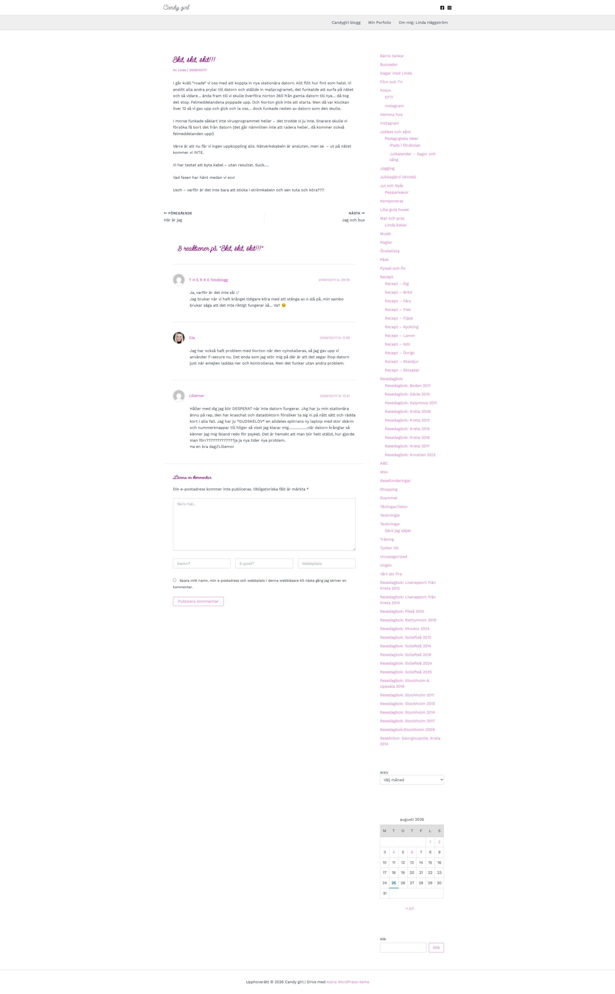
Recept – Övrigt (399, 353)
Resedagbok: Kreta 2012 (407, 420)
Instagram (394, 106)
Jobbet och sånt (395, 132)
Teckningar (390, 515)
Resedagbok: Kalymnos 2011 (411, 403)
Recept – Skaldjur (401, 361)
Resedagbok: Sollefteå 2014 (405, 646)
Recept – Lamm (400, 335)
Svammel (388, 498)
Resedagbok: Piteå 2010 (402, 611)
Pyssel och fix (393, 268)
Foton (385, 90)
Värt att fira (391, 574)
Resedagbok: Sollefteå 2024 (406, 663)
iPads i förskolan (405, 145)
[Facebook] (442, 8)
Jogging (387, 168)
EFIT (389, 97)
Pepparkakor (397, 192)
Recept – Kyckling (401, 327)
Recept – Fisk (398, 309)
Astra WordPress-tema (347, 982)
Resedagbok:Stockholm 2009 (407, 729)
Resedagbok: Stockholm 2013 (407, 703)
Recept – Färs (398, 301)
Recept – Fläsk (399, 318)
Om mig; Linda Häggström (423, 22)
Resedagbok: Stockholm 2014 (407, 712)
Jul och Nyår (392, 185)
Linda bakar (396, 225)
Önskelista (390, 251)
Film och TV (391, 82)
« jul (409, 908)
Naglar (386, 242)
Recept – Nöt (397, 344)
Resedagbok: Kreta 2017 (407, 446)
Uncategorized (393, 556)
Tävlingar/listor (394, 506)
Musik (385, 233)
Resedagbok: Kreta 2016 (407, 437)
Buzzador (389, 64)
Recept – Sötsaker (402, 370)
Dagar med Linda (396, 73)
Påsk (384, 259)
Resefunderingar (395, 480)
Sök (383, 939)
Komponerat (391, 201)
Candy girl (176, 7)
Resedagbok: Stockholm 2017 (407, 721)
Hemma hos (391, 114)
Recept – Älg (397, 283)
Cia (192, 337)
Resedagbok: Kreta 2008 (408, 411)
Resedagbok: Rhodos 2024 (405, 628)
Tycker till (389, 548)
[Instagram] (449, 8)
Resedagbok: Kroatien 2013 (410, 454)
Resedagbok (391, 379)
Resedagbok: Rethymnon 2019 (408, 620)
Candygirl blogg (346, 22)
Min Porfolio (379, 22)
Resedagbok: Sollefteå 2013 (405, 637)
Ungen (386, 565)
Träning (387, 539)
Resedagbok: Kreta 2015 (407, 428)
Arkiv (384, 772)
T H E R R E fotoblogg (208, 280)
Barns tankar (392, 56)
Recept (386, 277)
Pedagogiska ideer (401, 138)
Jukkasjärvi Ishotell (398, 177)
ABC (384, 463)
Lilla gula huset (394, 209)
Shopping (389, 489)
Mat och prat (392, 218)
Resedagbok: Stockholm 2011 (407, 695)
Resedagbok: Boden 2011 (407, 385)
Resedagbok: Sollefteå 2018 (405, 654)
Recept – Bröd (398, 292)
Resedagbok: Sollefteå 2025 (406, 672)
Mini (384, 472)
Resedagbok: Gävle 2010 (407, 394)
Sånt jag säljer (398, 530)
